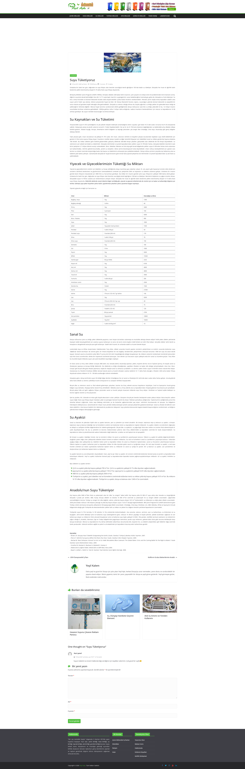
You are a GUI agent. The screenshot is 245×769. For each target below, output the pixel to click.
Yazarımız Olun (140, 740)
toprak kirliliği (77, 744)
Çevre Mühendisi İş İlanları (121, 740)
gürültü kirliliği (95, 744)
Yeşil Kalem (84, 84)
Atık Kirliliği (125, 16)
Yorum (71, 676)
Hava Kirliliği (88, 16)
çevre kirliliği (93, 742)
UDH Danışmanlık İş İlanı (79, 557)
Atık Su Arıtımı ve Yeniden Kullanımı (156, 617)
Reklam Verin (139, 744)
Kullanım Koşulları (141, 752)
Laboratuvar (165, 16)
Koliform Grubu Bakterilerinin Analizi (161, 557)
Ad (69, 702)
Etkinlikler (115, 744)
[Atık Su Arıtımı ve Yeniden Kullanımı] (160, 596)
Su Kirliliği (99, 16)
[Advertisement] (122, 38)
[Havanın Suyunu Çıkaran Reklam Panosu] (85, 596)
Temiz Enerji (152, 16)
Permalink (99, 657)
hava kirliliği (102, 742)
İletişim (114, 748)
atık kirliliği (86, 744)
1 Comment (102, 84)
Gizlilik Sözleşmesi (141, 756)
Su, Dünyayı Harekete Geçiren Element (120, 617)
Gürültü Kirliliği (139, 16)
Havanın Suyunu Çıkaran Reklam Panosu (84, 633)
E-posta (71, 711)
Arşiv (114, 752)
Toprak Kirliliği (112, 16)
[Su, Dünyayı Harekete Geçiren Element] (122, 596)
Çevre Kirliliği (74, 16)
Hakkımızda (139, 748)
